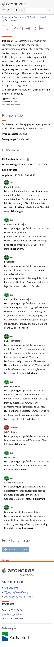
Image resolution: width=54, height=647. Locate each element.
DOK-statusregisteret (36, 17)
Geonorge (6, 17)
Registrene (19, 17)
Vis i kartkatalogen (17, 549)
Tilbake (5, 559)
